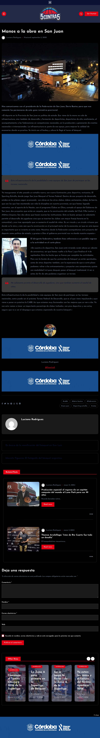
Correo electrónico (9, 613)
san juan (66, 406)
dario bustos (78, 401)
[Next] (93, 659)
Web (3, 624)
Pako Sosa (12, 694)
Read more (48, 504)
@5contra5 (50, 367)
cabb (66, 401)
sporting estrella (81, 406)
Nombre (5, 602)
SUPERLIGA (14, 670)
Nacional (27, 37)
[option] (15, 683)
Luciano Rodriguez (13, 37)
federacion (92, 401)
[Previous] (88, 659)
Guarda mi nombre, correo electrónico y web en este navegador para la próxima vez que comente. (43, 636)
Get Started (91, 14)
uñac (94, 406)
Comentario (7, 582)
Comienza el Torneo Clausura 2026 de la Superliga (15, 682)
